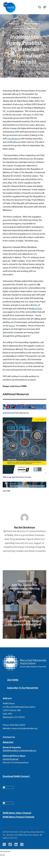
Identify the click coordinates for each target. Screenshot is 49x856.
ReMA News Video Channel (17, 813)
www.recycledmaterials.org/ (25, 728)
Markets (31, 28)
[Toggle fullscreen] (6, 851)
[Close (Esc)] (1, 851)
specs (12, 325)
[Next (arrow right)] (4, 854)
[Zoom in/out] (9, 851)
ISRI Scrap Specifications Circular (17, 477)
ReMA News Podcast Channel (18, 817)
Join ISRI (6, 491)
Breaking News (32, 23)
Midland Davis (35, 308)
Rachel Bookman (20, 69)
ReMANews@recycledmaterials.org (19, 750)
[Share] (4, 851)
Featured (18, 28)
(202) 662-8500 (17, 725)
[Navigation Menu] (44, 7)
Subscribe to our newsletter (22, 688)
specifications (13, 138)
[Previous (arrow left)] (1, 854)
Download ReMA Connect (16, 776)
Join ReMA (12, 680)
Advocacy (14, 23)
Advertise (8, 742)
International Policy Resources (16, 413)
